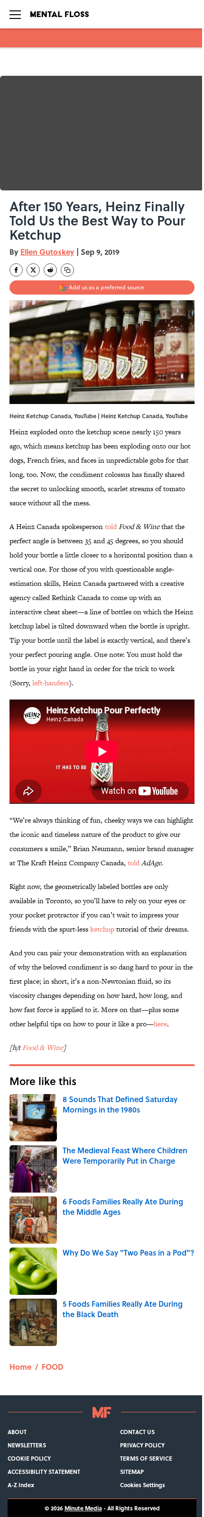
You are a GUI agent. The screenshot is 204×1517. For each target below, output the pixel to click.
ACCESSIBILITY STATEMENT (44, 1471)
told (111, 526)
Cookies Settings (142, 1485)
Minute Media (83, 1508)
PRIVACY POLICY (142, 1445)
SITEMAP (132, 1471)
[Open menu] (15, 14)
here (160, 1024)
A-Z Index (21, 1485)
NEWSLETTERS (27, 1445)
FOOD (52, 1366)
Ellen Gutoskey (47, 251)
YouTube (177, 416)
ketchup (102, 929)
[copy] (67, 270)
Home (20, 1366)
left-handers (50, 683)
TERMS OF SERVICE (146, 1458)
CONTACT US (137, 1431)
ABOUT (17, 1431)
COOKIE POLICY (29, 1458)
